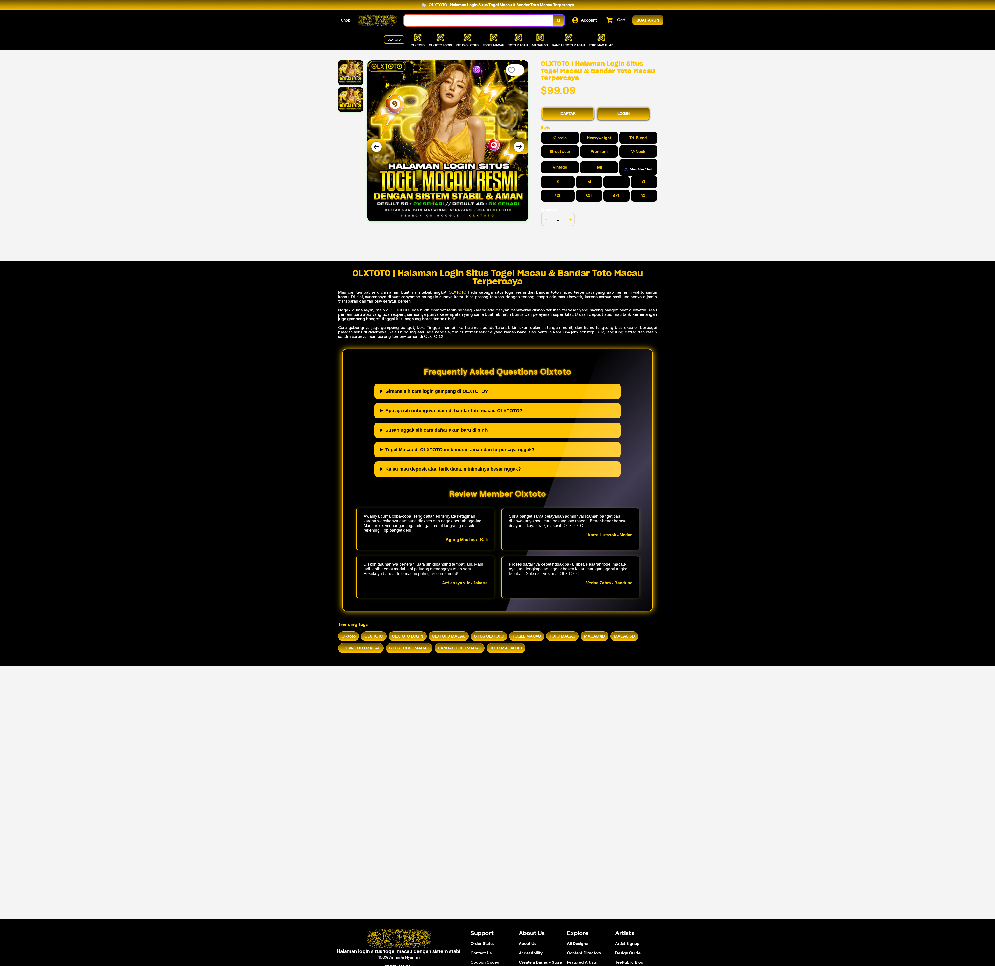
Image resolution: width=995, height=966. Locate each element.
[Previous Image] (376, 146)
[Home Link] (377, 20)
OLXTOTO (457, 292)
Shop (346, 20)
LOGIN (623, 113)
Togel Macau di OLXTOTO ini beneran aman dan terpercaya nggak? (460, 449)
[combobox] (478, 20)
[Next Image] (519, 146)
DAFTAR (568, 113)
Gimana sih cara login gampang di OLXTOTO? (436, 391)
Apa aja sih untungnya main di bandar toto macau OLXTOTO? (453, 410)
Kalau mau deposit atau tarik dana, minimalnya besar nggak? (453, 469)
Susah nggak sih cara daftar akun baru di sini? (437, 430)
